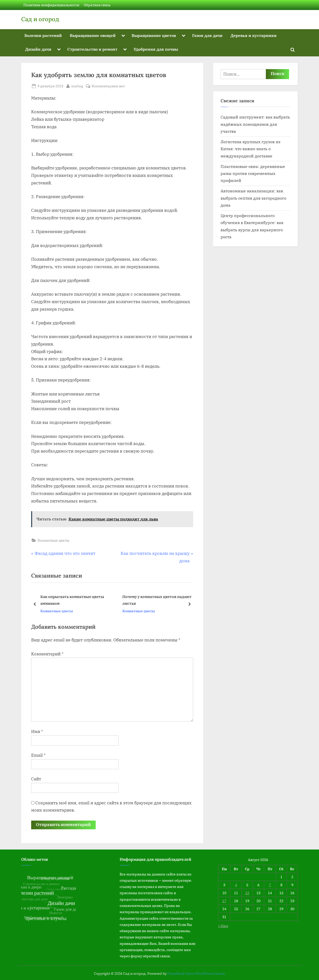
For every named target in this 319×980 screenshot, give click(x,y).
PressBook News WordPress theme (196, 973)
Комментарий (47, 654)
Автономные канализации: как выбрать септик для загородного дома (253, 198)
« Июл (223, 925)
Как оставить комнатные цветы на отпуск (158, 600)
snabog (77, 85)
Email (38, 755)
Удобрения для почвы (156, 49)
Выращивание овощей (93, 35)
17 (224, 900)
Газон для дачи (207, 35)
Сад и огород (40, 19)
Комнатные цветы (53, 540)
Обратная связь (97, 4)
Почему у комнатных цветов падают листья (78, 600)
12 (247, 892)
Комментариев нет (108, 86)
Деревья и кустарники (254, 35)
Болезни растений (43, 35)
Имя (37, 731)
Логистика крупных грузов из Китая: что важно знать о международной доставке (250, 148)
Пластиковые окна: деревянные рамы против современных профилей (253, 173)
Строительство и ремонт (92, 49)
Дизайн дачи (38, 49)
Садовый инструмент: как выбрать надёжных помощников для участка (255, 124)
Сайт (36, 779)
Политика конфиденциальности (51, 4)
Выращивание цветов (154, 35)
